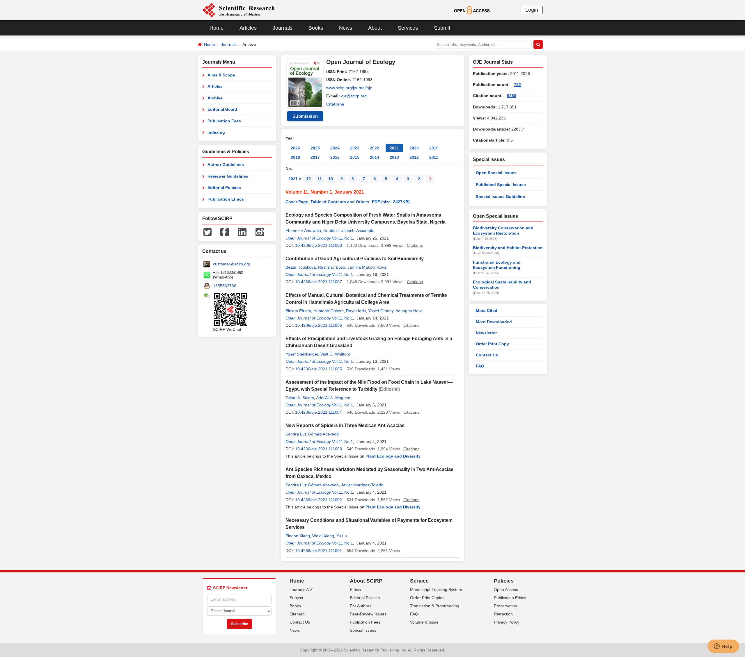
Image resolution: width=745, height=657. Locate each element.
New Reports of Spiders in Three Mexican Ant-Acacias (345, 425)
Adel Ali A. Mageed (333, 397)
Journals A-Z (301, 589)
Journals (282, 28)
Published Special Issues (501, 184)
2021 (394, 148)
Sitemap (297, 614)
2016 (335, 157)
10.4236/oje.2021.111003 (318, 449)
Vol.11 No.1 (342, 238)
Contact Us (487, 355)
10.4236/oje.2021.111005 (318, 369)
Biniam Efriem (298, 310)
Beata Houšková (300, 267)
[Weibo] (260, 231)
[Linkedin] (242, 231)
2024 (335, 148)
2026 (295, 148)
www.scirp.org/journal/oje (349, 87)
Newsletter (486, 333)
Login (531, 10)
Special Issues (363, 630)
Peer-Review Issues (368, 614)
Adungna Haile (409, 310)
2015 (354, 157)
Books (315, 28)
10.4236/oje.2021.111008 (318, 245)
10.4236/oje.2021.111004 (318, 412)
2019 (434, 148)
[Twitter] (207, 231)
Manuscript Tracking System (436, 589)
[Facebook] (224, 231)
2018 (295, 157)
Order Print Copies (427, 597)
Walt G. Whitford (335, 354)
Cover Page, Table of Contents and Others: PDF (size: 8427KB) (347, 201)
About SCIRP (366, 581)
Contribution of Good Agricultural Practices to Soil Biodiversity (354, 258)
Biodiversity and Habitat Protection (508, 247)
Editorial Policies (224, 187)
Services (408, 28)
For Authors (360, 606)
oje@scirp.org (354, 96)
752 (517, 84)
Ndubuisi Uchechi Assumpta (349, 230)
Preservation (505, 606)
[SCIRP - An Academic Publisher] (238, 10)
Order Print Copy (492, 344)
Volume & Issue (424, 622)
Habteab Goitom (328, 310)
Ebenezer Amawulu (303, 230)
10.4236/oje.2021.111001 (318, 550)
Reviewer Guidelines (227, 176)
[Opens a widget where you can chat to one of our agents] (723, 647)
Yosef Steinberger (301, 354)
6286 (511, 95)
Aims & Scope (221, 75)
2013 (394, 157)
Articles (248, 28)
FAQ (480, 366)
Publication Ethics (225, 199)
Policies (504, 581)
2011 (433, 157)
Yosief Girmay (380, 310)
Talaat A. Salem (299, 397)
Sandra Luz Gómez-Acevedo (312, 434)
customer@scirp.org (231, 264)
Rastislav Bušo (331, 267)
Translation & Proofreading (434, 606)
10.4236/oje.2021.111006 (318, 325)
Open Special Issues (496, 172)
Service (419, 581)
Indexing (216, 132)
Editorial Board (222, 109)
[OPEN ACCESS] (472, 10)
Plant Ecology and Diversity (393, 456)
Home (217, 28)
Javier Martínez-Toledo (362, 485)
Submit (442, 28)
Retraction (503, 614)
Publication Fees (224, 121)
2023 (354, 148)
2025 (315, 148)
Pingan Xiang (297, 535)
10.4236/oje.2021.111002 (318, 499)
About (375, 28)
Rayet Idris (356, 310)
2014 (374, 157)
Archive (215, 98)
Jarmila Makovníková (366, 267)
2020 (414, 148)
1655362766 (224, 285)
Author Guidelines (225, 164)
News (345, 28)
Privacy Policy (506, 622)
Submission (305, 116)
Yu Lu (341, 535)
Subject (296, 597)
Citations (335, 104)
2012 (414, 157)
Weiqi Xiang (323, 535)
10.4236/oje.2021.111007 (318, 281)
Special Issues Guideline (500, 196)
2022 (374, 148)
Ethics (355, 589)
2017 (315, 157)
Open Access (506, 589)
